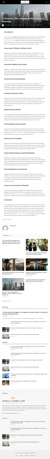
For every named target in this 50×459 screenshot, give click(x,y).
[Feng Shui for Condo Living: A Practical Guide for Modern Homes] (5, 336)
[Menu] (4, 2)
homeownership (40, 55)
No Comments (33, 25)
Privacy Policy (32, 455)
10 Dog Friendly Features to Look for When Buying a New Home (13, 273)
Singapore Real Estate (7, 219)
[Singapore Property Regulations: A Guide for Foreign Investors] (37, 264)
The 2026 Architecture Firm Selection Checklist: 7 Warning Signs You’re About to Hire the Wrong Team (29, 322)
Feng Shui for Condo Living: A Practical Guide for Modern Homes (25, 334)
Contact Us (26, 455)
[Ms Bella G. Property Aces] (25, 2)
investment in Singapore (22, 213)
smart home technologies (18, 132)
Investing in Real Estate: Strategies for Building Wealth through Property (36, 280)
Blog (17, 455)
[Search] (46, 2)
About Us (21, 455)
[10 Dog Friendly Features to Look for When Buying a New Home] (13, 264)
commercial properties (9, 40)
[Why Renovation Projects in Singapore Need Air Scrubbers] (5, 382)
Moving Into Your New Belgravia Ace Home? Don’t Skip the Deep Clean (27, 328)
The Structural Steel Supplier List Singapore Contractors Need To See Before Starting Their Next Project (11, 242)
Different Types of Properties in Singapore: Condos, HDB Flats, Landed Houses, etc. (12, 293)
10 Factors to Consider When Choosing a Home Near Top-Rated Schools (36, 253)
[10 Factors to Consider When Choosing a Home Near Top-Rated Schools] (37, 245)
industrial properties (20, 194)
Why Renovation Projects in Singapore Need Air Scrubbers (23, 381)
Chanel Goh (8, 25)
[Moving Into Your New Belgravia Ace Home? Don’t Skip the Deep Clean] (5, 329)
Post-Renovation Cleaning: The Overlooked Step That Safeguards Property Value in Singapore (29, 374)
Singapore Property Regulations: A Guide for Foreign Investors (36, 273)
